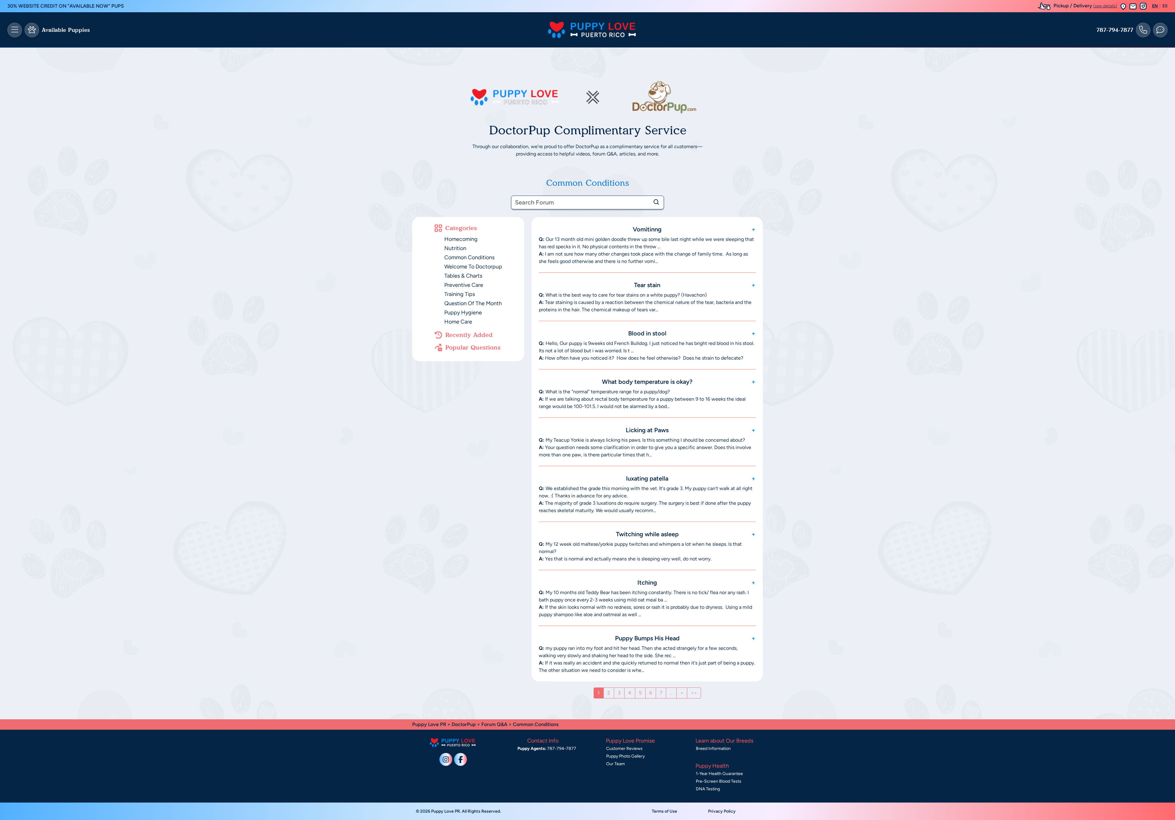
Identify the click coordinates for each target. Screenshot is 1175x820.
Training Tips (459, 294)
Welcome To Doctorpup (473, 266)
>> (694, 693)
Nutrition (455, 248)
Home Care (458, 321)
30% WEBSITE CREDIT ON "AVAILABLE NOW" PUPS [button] (65, 6)
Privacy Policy (722, 811)
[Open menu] (14, 30)
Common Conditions (469, 257)
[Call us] (1143, 30)
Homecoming (461, 239)
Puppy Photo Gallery (625, 756)
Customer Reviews (624, 748)
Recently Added (469, 335)
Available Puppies (66, 30)
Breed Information (713, 748)
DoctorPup (464, 724)
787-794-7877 (1114, 30)
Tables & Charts (463, 275)
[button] (1123, 6)
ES (1165, 6)
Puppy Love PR (429, 724)
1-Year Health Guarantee (719, 773)
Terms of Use (664, 811)
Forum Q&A (494, 724)
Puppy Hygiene (463, 312)
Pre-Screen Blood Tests (718, 781)
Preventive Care (463, 285)
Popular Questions (473, 347)
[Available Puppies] (31, 30)
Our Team (615, 763)
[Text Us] (1160, 30)
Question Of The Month (473, 303)
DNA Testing (708, 789)
